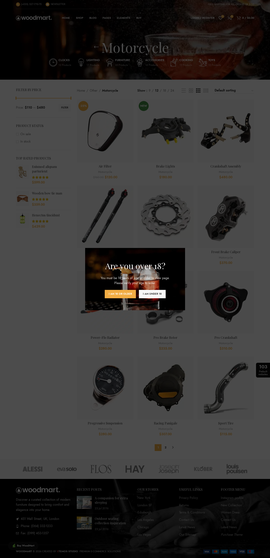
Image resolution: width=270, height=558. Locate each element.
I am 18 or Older (120, 294)
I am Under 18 (152, 294)
